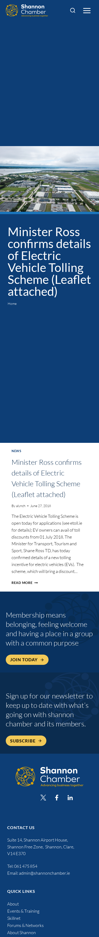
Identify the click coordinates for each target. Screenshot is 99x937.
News (16, 451)
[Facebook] (57, 797)
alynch (20, 506)
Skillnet (13, 918)
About (13, 903)
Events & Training (23, 911)
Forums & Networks (25, 925)
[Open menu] (86, 10)
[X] (43, 797)
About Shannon (21, 932)
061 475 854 (26, 866)
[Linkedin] (70, 797)
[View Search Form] (73, 10)
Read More (25, 583)
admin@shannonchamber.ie (44, 873)
